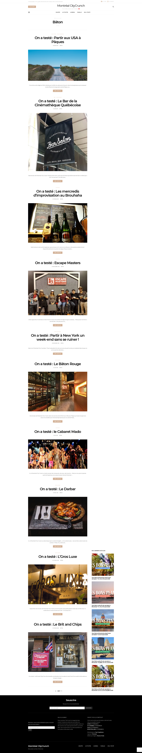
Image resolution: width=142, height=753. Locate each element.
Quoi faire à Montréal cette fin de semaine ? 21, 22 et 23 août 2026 (101, 578)
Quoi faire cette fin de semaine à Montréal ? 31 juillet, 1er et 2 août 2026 (102, 661)
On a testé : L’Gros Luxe (57, 556)
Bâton (61, 45)
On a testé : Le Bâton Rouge (58, 364)
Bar (54, 97)
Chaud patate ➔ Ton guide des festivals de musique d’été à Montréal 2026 (45, 1)
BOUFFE (58, 12)
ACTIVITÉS (65, 12)
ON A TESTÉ (87, 12)
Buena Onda (100, 735)
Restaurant (59, 97)
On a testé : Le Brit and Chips (58, 624)
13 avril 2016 (55, 492)
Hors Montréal (60, 34)
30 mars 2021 (55, 45)
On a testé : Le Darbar (58, 489)
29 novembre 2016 (56, 266)
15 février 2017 (56, 199)
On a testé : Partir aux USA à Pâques (58, 40)
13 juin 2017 (55, 108)
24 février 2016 (55, 560)
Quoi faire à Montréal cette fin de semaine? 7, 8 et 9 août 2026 (101, 634)
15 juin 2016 (55, 367)
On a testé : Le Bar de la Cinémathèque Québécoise (58, 103)
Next (59, 691)
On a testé (53, 34)
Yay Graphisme (99, 732)
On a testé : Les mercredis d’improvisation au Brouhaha (57, 193)
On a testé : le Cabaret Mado (57, 431)
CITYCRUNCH (92, 724)
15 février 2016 (56, 628)
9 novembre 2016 (55, 343)
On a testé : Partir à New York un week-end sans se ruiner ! (57, 337)
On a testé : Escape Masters (57, 263)
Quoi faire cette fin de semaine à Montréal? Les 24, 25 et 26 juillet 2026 (102, 689)
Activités (58, 187)
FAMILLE (79, 12)
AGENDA (72, 12)
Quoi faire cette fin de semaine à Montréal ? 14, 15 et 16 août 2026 (101, 606)
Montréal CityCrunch (71, 5)
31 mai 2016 (55, 435)
